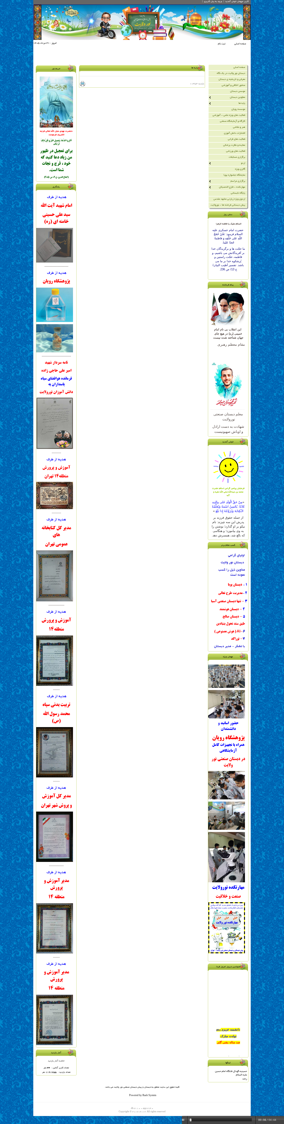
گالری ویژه (240, 169)
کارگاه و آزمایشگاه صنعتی (232, 121)
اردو (243, 163)
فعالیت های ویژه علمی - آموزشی (229, 115)
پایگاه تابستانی (238, 193)
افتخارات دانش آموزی (234, 133)
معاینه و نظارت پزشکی (234, 145)
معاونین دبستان (237, 97)
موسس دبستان (237, 91)
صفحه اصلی (240, 44)
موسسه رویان (238, 109)
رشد (244, 1079)
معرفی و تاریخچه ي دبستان (232, 79)
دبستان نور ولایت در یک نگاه (231, 73)
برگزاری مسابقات (237, 157)
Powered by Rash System (142, 1095)
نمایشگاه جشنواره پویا (234, 175)
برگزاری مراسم (238, 181)
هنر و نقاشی (239, 127)
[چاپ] (82, 83)
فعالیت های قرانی (236, 139)
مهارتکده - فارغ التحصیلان (232, 187)
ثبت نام (221, 44)
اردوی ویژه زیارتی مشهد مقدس (229, 199)
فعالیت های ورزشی (235, 151)
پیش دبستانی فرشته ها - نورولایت (228, 205)
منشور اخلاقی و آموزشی (233, 85)
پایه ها (242, 103)
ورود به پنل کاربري (213, 1)
